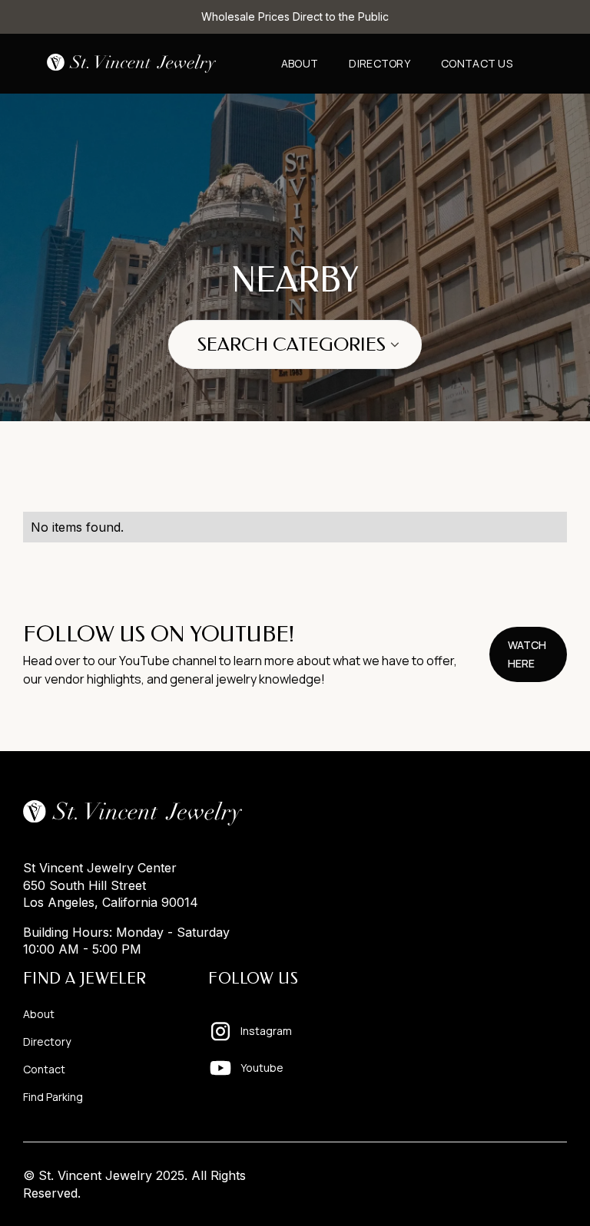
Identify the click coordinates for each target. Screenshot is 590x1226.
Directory (379, 63)
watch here (527, 654)
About (300, 63)
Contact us (476, 63)
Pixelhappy (534, 1175)
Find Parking (53, 1096)
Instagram (266, 1030)
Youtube (261, 1067)
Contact (44, 1069)
